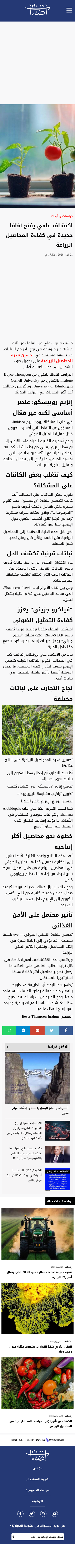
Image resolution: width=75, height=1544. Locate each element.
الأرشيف (37, 1501)
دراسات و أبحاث (62, 216)
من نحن (37, 1468)
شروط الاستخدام (37, 1479)
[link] (20, 1513)
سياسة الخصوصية (38, 1490)
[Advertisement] (37, 63)
